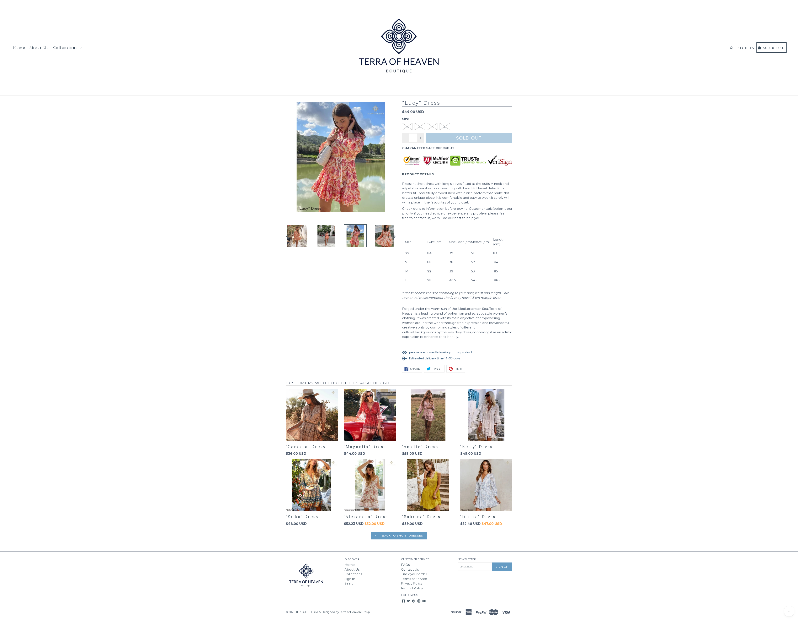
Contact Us (410, 569)
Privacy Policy (411, 583)
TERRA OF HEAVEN (308, 612)
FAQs (405, 565)
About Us (39, 47)
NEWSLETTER (467, 559)
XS (407, 126)
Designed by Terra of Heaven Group (346, 612)
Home (19, 47)
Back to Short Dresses (402, 535)
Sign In (350, 579)
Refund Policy (412, 588)
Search (350, 583)
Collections (66, 47)
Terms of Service (414, 579)
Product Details (418, 174)
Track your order (414, 574)
